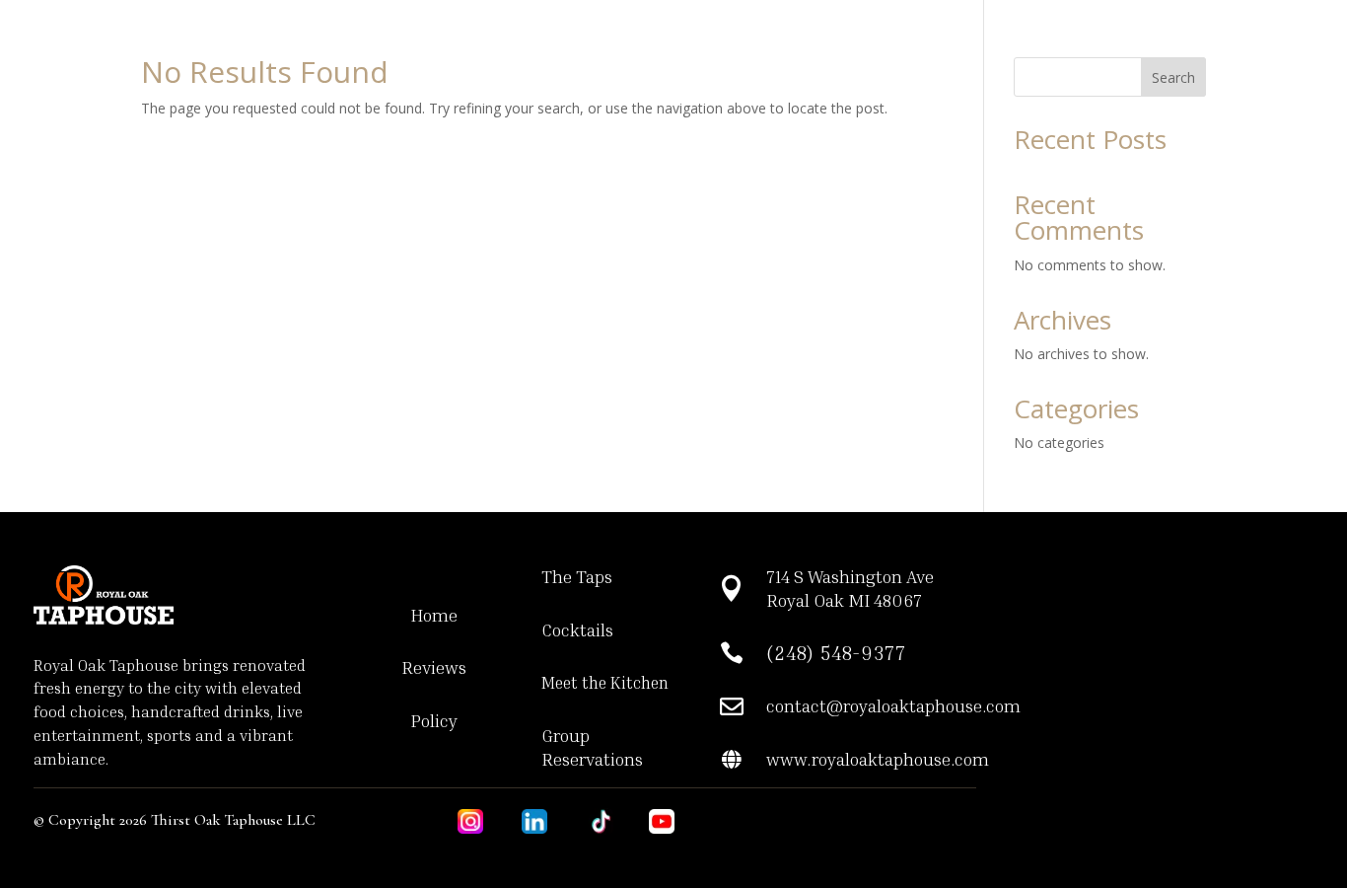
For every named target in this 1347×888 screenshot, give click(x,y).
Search (1173, 77)
